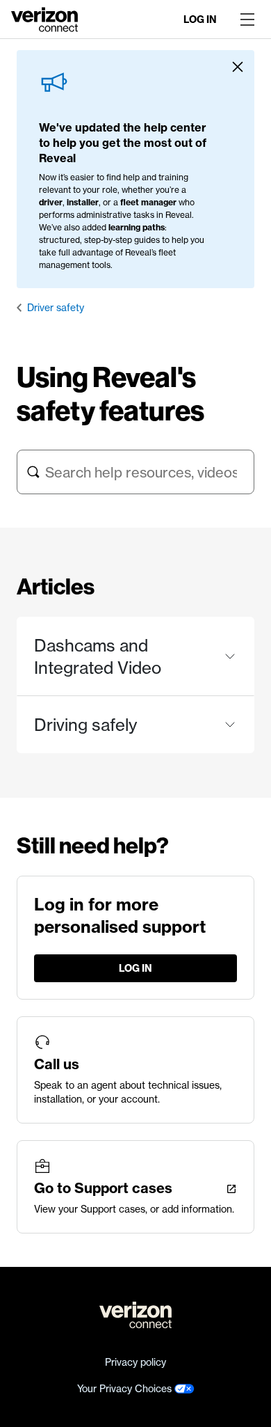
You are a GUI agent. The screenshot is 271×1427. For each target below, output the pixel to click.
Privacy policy (135, 1362)
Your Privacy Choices (125, 1389)
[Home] (44, 18)
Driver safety (55, 308)
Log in (200, 19)
